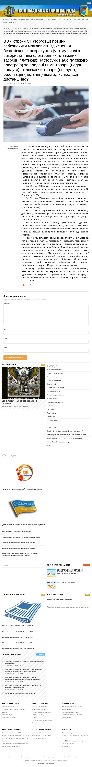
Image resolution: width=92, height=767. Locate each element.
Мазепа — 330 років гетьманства (32, 760)
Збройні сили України (39, 706)
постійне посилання (12, 148)
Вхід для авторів (63, 760)
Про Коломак (52, 413)
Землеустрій (51, 384)
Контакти (12, 23)
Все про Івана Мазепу (39, 738)
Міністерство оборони (39, 709)
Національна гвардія (38, 715)
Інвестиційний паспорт (55, 388)
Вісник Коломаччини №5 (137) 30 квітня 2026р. (17, 643)
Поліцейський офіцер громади (58, 442)
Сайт (5, 347)
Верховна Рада (7, 715)
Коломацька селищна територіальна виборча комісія (66, 435)
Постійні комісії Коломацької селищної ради (16, 531)
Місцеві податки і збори (55, 395)
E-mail (6, 338)
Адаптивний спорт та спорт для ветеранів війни (64, 438)
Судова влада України (9, 717)
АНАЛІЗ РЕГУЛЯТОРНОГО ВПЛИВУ (59, 599)
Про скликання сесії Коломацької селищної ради (21, 693)
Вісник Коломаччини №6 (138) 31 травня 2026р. (18, 637)
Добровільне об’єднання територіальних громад (18, 542)
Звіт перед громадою (71, 20)
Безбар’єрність (52, 427)
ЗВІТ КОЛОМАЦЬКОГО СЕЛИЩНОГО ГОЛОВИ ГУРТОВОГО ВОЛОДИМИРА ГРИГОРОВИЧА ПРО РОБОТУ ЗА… (70, 571)
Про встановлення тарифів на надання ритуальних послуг (68, 607)
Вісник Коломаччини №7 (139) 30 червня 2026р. (18, 632)
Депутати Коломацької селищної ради (23, 524)
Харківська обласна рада (70, 712)
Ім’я (5, 329)
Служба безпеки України (40, 723)
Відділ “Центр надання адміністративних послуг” (65, 431)
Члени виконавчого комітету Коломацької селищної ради (21, 537)
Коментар (6, 303)
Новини (14, 20)
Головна (6, 20)
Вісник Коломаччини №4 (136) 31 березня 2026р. (18, 648)
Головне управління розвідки (41, 712)
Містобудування (53, 398)
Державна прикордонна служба (42, 720)
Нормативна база (54, 20)
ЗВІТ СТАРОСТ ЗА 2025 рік (66, 582)
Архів (5, 23)
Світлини (85, 20)
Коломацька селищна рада (12, 29)
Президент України (8, 706)
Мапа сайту (47, 760)
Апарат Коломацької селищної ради (22, 489)
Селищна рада (23, 20)
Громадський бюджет (55, 402)
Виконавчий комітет (38, 20)
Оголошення (51, 417)
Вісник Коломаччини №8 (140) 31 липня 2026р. (19, 626)
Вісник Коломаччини (54, 370)
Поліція (34, 717)
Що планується (52, 420)
